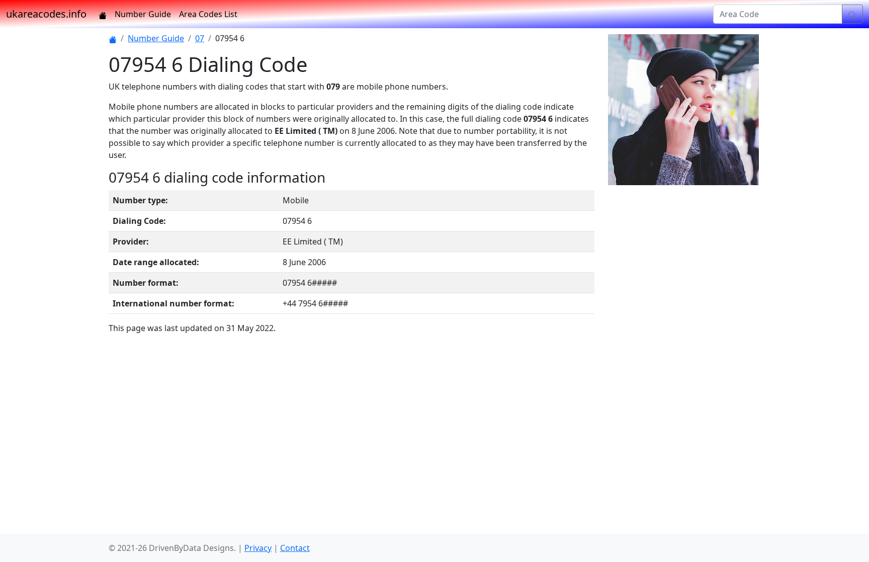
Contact (295, 547)
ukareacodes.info (46, 14)
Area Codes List (208, 14)
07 (199, 38)
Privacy (258, 547)
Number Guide (143, 14)
